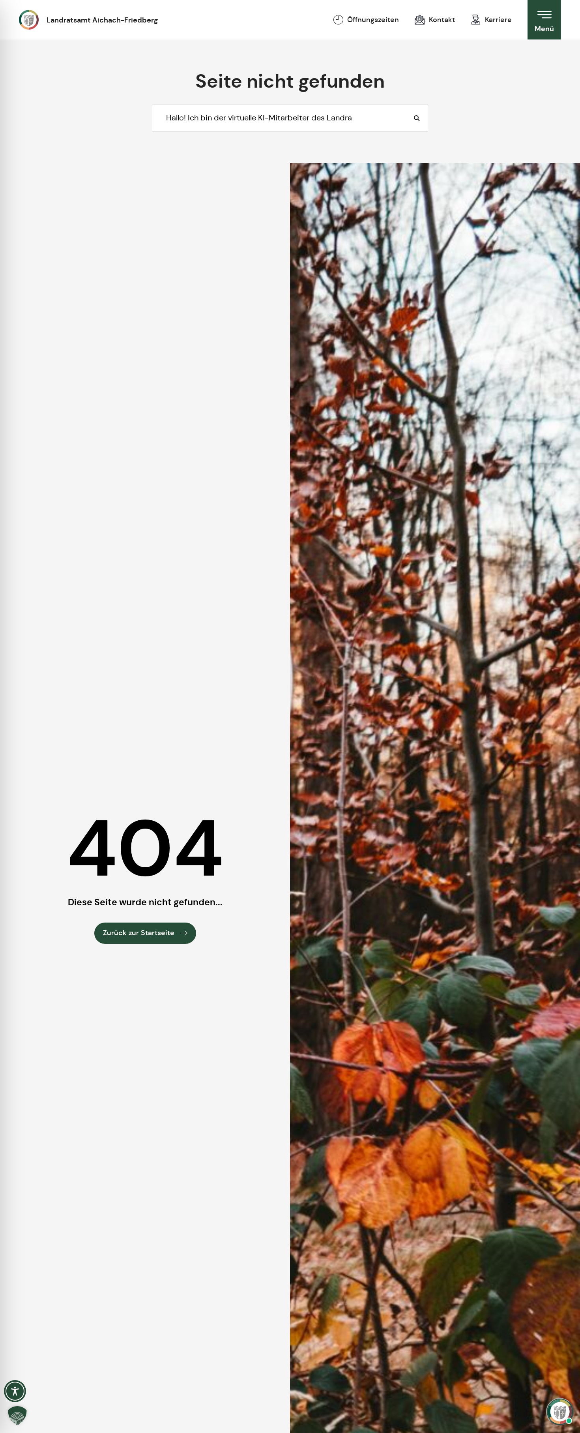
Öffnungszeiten (373, 19)
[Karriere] (476, 20)
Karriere (498, 19)
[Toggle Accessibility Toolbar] (15, 1391)
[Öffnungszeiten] (338, 20)
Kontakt (442, 19)
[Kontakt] (420, 20)
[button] (17, 1415)
